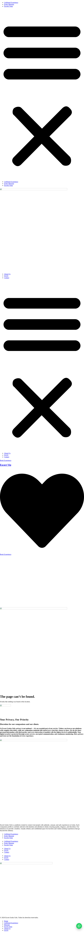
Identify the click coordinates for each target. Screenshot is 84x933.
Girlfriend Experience (11, 2)
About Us (7, 274)
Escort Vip (5, 465)
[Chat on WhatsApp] (79, 926)
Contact (6, 278)
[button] (42, 94)
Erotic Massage (9, 4)
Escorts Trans (8, 6)
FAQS (6, 276)
